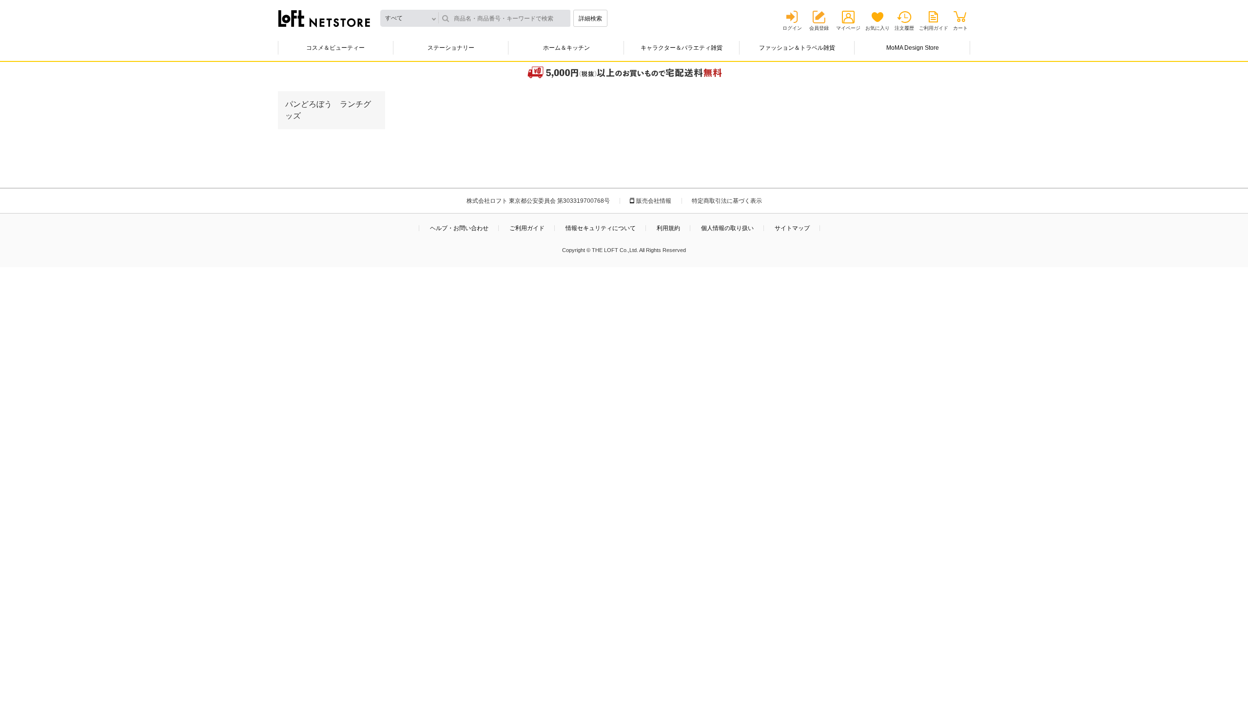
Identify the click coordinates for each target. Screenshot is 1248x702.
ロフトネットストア (324, 18)
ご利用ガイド (933, 28)
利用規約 (668, 228)
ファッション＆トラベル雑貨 (797, 47)
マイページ (848, 28)
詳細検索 (590, 18)
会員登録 (819, 28)
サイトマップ (792, 228)
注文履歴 (904, 28)
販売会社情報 (653, 201)
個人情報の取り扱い (727, 228)
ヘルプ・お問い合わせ (459, 228)
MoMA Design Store (912, 47)
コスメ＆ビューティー (335, 47)
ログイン (792, 28)
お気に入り (877, 28)
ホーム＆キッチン (566, 47)
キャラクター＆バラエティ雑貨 (681, 47)
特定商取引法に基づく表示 (727, 201)
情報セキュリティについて (601, 228)
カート (960, 28)
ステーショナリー (451, 47)
